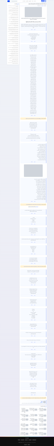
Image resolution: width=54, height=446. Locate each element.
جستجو (8, 1)
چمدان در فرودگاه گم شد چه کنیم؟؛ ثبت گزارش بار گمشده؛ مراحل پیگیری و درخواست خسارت (13, 23)
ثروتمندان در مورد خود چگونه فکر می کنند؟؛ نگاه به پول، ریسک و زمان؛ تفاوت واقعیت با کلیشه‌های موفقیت (13, 29)
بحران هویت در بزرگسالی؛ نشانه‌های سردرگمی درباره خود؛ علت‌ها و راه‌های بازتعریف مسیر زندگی (13, 51)
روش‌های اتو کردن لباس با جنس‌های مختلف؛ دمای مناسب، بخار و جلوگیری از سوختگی (13, 61)
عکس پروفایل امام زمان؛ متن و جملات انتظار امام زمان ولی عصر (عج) (34, 118)
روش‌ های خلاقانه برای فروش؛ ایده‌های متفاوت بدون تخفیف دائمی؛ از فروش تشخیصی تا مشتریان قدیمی (13, 10)
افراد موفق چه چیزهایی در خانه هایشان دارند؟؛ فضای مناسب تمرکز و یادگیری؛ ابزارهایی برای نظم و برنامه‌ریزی (13, 27)
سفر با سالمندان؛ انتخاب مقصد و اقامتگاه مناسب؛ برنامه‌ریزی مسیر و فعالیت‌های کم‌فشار (13, 53)
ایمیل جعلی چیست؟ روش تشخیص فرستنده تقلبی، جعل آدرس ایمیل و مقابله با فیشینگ (13, 63)
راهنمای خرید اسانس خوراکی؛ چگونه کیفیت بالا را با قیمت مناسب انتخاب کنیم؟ (13, 45)
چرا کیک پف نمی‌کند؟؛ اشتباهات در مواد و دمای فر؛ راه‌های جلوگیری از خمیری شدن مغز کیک (13, 21)
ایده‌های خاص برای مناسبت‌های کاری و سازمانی (14, 57)
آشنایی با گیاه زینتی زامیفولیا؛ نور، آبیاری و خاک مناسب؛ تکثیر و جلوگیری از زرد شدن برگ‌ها (13, 37)
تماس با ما (25, 444)
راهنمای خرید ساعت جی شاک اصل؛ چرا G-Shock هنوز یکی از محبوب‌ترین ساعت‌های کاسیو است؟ (13, 55)
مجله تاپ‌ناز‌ (43, 1)
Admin (42, 401)
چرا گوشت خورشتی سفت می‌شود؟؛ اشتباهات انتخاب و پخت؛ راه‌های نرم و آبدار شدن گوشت (13, 14)
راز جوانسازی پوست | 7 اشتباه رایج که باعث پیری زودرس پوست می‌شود (13, 43)
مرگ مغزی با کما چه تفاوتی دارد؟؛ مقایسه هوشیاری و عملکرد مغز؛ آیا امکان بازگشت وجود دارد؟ (13, 49)
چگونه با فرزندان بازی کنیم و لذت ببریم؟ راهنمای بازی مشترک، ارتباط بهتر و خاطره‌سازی (13, 59)
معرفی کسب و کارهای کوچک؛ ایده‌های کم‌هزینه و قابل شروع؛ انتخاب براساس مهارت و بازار (13, 8)
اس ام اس (37, 206)
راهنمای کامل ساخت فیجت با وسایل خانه (14, 15)
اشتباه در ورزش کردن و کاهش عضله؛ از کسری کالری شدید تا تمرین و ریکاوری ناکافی (13, 19)
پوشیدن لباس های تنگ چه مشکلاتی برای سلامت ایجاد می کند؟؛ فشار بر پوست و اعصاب (13, 47)
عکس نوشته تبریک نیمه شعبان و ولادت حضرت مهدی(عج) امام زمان (34, 204)
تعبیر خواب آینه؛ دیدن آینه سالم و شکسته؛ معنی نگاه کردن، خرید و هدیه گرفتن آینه (13, 12)
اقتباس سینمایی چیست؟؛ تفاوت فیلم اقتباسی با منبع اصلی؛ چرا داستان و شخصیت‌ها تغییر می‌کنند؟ (13, 33)
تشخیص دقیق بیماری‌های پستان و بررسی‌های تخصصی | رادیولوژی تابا (13, 6)
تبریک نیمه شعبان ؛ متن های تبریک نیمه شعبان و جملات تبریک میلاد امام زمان (33, 266)
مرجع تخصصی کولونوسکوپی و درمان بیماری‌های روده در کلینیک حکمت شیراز (13, 25)
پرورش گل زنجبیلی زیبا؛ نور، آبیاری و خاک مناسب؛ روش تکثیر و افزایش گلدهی (13, 35)
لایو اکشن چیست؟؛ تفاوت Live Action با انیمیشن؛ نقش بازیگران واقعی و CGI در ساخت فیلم (13, 31)
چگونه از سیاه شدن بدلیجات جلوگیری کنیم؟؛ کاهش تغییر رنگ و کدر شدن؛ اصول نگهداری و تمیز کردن (13, 39)
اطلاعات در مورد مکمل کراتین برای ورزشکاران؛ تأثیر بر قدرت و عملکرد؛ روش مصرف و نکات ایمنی (13, 17)
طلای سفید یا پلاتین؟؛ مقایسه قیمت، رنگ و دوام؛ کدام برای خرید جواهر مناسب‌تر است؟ (13, 41)
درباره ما (29, 444)
